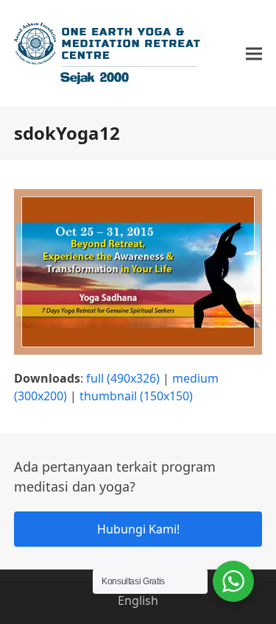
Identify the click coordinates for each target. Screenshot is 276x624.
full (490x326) (123, 378)
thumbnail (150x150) (136, 396)
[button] (254, 53)
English (138, 600)
